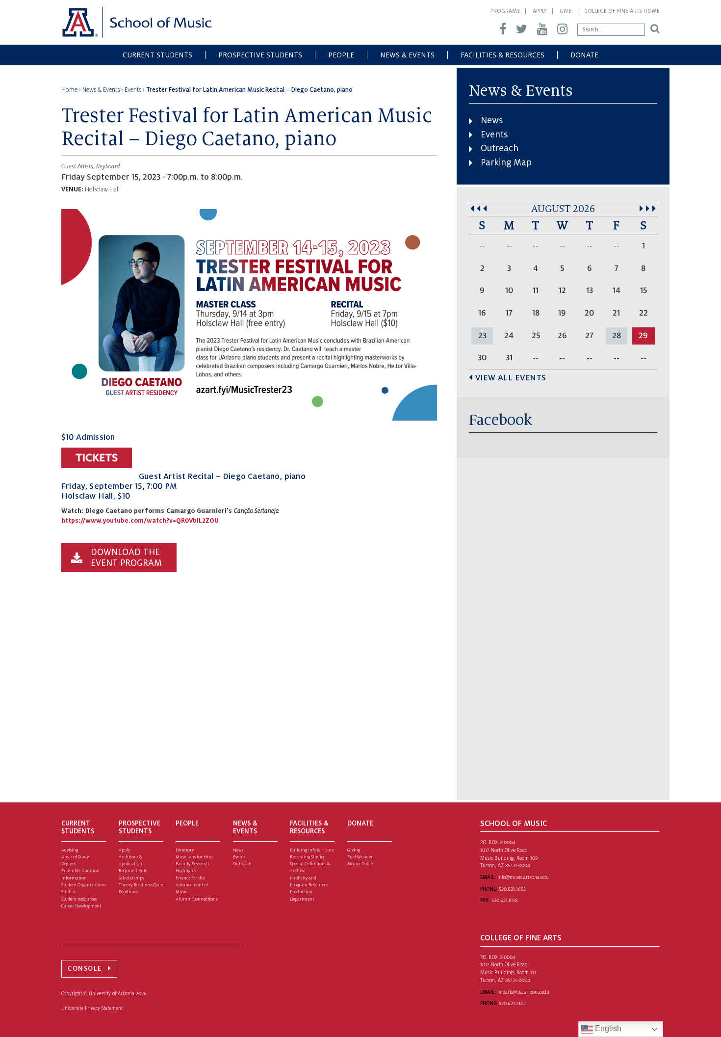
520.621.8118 (504, 900)
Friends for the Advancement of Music (192, 885)
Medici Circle (360, 863)
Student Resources (79, 899)
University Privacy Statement (92, 1008)
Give (565, 11)
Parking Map (506, 162)
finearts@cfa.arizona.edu (523, 992)
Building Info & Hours (312, 850)
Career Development (81, 906)
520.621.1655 (512, 889)
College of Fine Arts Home (622, 11)
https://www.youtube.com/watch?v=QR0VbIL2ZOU (140, 520)
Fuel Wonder (360, 856)
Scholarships (131, 878)
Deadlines (128, 891)
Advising (69, 850)
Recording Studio (307, 856)
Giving (353, 850)
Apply (540, 11)
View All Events (510, 377)
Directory (185, 850)
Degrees (68, 863)
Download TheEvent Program (126, 557)
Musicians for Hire (194, 856)
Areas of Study (75, 856)
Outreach (499, 148)
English (607, 1028)
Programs (505, 11)
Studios (68, 891)
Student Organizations (83, 884)
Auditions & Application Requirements (133, 864)
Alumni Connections (196, 899)
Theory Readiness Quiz (141, 884)
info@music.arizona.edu (523, 877)
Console (85, 968)
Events (494, 134)
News (492, 120)
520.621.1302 (512, 1003)
